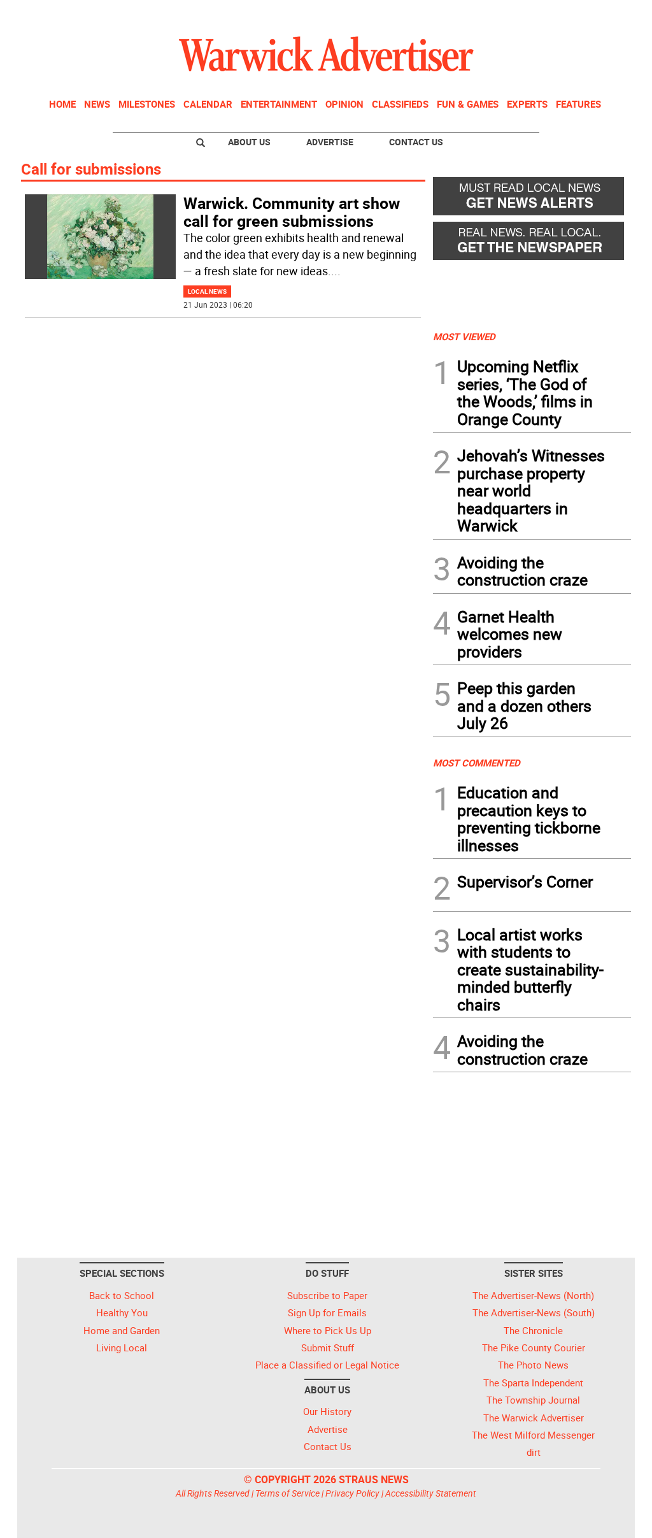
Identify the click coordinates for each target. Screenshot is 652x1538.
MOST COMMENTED (476, 762)
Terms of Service (287, 1493)
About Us (249, 142)
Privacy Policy (352, 1493)
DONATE (600, 15)
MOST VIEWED (464, 336)
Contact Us (416, 142)
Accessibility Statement (430, 1493)
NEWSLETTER (528, 15)
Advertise (329, 142)
